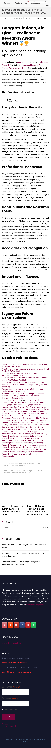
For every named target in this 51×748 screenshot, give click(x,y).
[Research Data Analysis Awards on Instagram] (28, 625)
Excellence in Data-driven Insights (25, 418)
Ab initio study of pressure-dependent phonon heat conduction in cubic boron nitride (22, 390)
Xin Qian (20, 62)
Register (5, 724)
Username (11, 687)
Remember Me (10, 710)
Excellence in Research (19, 422)
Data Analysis (19, 407)
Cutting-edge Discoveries (12, 404)
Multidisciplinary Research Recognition (17, 442)
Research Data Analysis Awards (22, 3)
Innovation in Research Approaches (28, 431)
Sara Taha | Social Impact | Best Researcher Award (12, 508)
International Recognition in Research (25, 438)
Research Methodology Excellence (15, 454)
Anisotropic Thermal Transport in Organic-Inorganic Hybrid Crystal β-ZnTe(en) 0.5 (25, 370)
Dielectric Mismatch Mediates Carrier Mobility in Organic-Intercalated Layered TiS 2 (24, 374)
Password (10, 698)
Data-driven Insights (28, 411)
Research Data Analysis (37, 18)
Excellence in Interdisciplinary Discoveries (25, 419)
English (32, 1)
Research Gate (13, 101)
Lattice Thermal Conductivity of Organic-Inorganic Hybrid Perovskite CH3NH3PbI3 (24, 365)
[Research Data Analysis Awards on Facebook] (22, 625)
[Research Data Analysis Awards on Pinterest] (4, 625)
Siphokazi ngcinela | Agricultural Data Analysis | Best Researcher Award (23, 554)
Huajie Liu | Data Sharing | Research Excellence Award (37, 508)
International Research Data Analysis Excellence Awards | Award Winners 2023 (23, 471)
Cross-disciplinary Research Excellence (29, 402)
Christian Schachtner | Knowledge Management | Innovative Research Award (22, 563)
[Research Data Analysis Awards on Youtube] (16, 625)
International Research (11, 440)
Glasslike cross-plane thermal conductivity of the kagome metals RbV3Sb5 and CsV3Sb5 (25, 379)
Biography (14, 400)
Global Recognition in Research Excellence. (22, 428)
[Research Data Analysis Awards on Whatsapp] (33, 625)
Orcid (9, 99)
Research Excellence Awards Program (17, 447)
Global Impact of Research (26, 427)
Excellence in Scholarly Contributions (23, 425)
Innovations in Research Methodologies (18, 433)
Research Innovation (34, 451)
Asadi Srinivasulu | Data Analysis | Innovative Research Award (24, 546)
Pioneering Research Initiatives (34, 445)
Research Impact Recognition (13, 451)
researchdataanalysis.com (35, 604)
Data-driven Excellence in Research (16, 409)
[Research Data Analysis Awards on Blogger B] (10, 625)
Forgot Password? (9, 726)
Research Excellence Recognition (32, 449)
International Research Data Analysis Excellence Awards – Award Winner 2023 (24, 464)
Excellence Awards (29, 413)
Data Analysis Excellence (35, 407)
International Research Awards (33, 440)
